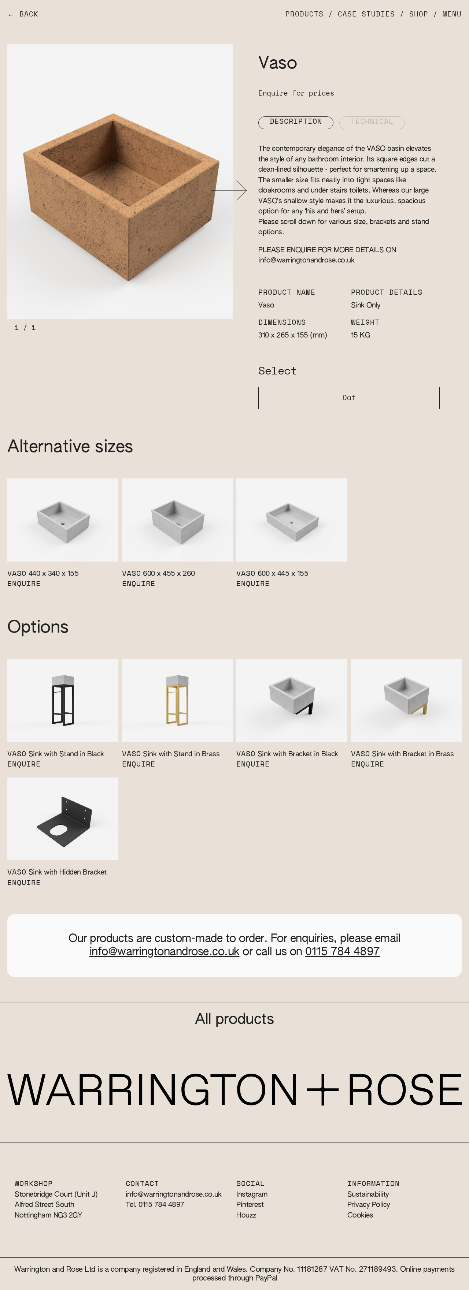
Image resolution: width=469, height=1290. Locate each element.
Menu (452, 14)
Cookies (360, 1215)
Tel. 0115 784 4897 (155, 1204)
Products (304, 14)
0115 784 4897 (342, 952)
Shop (418, 14)
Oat (349, 398)
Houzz (246, 1215)
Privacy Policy (368, 1204)
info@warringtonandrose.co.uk (306, 260)
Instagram (252, 1194)
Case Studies (366, 14)
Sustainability (368, 1194)
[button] (229, 190)
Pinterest (250, 1204)
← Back (22, 14)
